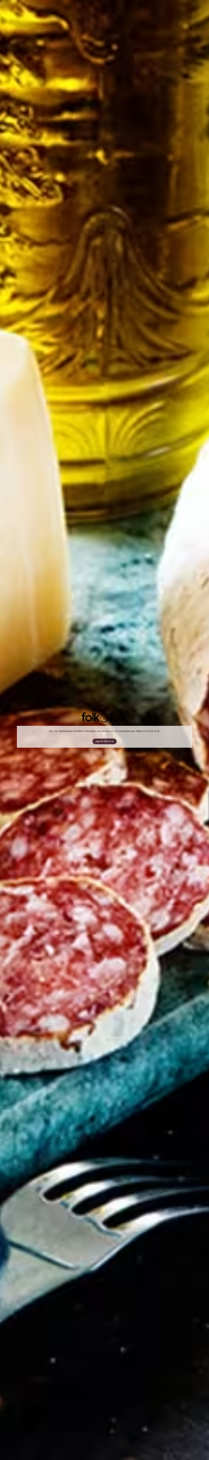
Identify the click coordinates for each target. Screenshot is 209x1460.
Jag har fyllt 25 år (105, 741)
